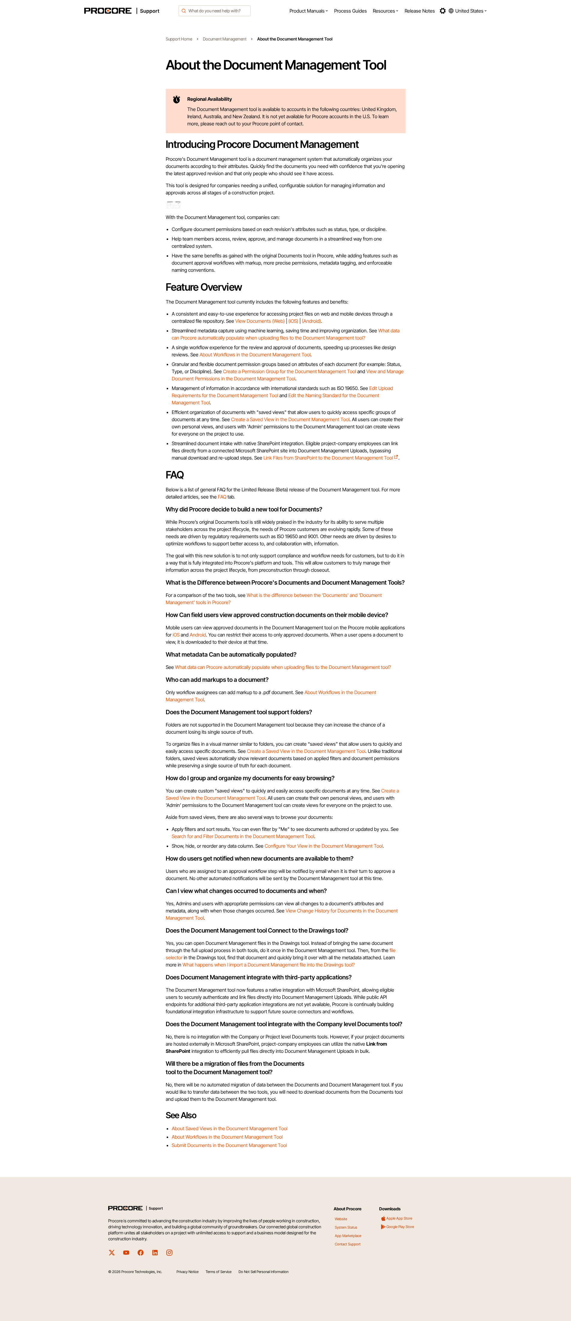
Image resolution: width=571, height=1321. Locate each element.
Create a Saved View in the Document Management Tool (290, 419)
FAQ (222, 497)
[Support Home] (129, 10)
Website (341, 1219)
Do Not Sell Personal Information (263, 1271)
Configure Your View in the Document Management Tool (324, 846)
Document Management (224, 38)
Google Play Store (400, 1226)
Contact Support (348, 1244)
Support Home (179, 38)
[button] (309, 11)
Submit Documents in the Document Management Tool (229, 1145)
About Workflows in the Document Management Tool (255, 355)
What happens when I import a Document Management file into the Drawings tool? (269, 965)
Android (198, 635)
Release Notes (420, 11)
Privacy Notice (187, 1271)
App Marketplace (348, 1235)
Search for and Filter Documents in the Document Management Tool (243, 836)
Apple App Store (399, 1218)
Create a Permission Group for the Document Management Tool (289, 371)
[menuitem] (309, 11)
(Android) (311, 321)
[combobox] (215, 10)
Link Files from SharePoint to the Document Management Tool (328, 458)
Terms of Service (218, 1271)
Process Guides (350, 11)
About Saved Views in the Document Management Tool (229, 1128)
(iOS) (293, 321)
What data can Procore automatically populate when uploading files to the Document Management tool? (283, 667)
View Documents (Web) (260, 321)
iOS (176, 635)
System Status (346, 1227)
